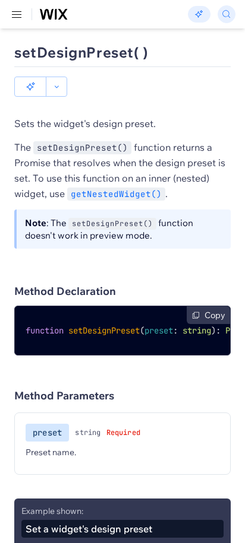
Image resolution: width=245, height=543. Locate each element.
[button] (30, 86)
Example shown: (52, 511)
